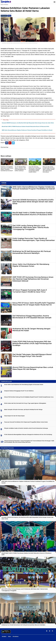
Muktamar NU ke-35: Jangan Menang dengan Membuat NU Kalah (31, 330)
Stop (9, 15)
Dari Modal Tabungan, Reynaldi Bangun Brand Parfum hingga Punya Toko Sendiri (31, 355)
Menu (54, 2)
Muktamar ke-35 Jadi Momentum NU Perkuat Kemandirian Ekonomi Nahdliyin (31, 252)
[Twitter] (13, 142)
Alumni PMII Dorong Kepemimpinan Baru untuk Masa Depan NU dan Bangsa (32, 368)
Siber (9, 636)
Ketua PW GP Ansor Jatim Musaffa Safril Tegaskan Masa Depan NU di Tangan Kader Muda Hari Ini (33, 304)
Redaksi (4, 636)
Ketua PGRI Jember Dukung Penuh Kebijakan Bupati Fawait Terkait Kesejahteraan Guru (29, 397)
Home (2, 4)
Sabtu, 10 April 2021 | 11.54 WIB (6, 13)
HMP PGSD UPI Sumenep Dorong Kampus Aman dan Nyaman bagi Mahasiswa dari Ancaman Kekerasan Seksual (32, 279)
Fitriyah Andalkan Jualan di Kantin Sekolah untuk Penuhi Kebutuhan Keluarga (26, 428)
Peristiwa (6, 4)
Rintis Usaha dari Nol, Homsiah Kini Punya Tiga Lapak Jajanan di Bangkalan (25, 403)
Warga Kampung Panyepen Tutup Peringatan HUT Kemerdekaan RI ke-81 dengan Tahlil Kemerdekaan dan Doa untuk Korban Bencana (29, 441)
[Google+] (9, 142)
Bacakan (4, 15)
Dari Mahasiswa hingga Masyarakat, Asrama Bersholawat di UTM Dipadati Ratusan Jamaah (31, 317)
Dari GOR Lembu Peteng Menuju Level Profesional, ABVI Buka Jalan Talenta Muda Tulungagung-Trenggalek (30, 227)
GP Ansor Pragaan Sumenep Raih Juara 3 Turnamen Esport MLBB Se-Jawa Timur (29, 291)
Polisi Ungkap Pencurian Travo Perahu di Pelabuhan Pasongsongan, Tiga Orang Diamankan (33, 239)
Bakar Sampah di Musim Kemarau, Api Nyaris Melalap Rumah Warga (23, 409)
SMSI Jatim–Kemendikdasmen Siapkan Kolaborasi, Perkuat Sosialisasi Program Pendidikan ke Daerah (27, 130)
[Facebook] (6, 142)
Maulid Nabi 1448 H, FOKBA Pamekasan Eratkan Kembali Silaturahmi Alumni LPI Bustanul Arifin (25, 126)
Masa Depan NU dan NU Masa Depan (14, 415)
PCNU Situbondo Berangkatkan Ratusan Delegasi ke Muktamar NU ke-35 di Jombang (28, 434)
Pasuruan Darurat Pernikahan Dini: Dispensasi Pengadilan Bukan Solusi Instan (26, 422)
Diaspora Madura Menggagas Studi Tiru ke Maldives (19, 390)
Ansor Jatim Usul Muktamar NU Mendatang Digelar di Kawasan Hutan (30, 265)
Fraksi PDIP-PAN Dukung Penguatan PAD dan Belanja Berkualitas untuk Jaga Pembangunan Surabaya (32, 343)
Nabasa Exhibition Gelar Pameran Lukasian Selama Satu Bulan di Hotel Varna (25, 9)
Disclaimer (16, 636)
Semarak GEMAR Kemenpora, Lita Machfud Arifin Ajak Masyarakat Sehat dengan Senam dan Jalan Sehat (28, 122)
